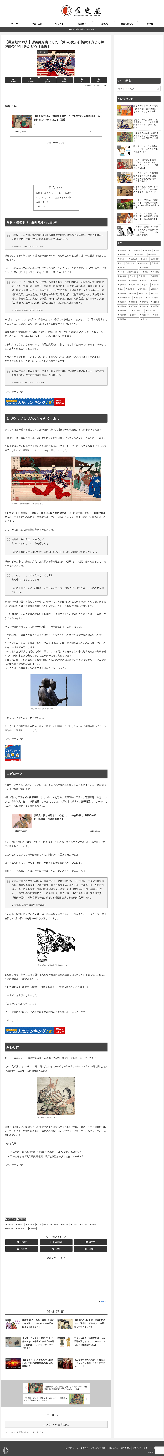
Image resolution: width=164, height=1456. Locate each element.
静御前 (33, 1228)
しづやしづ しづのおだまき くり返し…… (57, 197)
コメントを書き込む (56, 1424)
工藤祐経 (55, 1224)
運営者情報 (125, 1448)
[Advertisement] (56, 94)
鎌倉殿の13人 (22, 1228)
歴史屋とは (69, 1448)
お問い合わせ (113, 1448)
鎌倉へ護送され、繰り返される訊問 (54, 193)
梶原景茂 (66, 1224)
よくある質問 (82, 1448)
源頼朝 (75, 1224)
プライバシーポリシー (142, 1448)
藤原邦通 (10, 1228)
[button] (158, 88)
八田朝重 (10, 1224)
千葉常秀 (31, 1224)
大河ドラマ (11, 1219)
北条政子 (21, 1224)
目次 (52, 187)
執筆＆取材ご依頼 (98, 1448)
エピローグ (43, 202)
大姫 (39, 1224)
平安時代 (22, 1219)
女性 (46, 1224)
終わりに (42, 206)
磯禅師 (94, 1224)
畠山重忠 (84, 1224)
